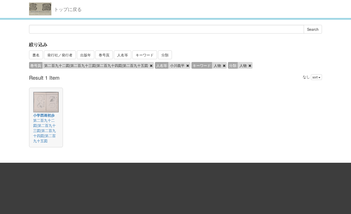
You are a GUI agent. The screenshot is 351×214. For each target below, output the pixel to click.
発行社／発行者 (59, 54)
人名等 (122, 54)
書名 (36, 54)
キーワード (145, 54)
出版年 (85, 54)
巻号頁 (104, 54)
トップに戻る (68, 9)
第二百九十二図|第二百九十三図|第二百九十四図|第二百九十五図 (44, 130)
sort (315, 77)
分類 (165, 54)
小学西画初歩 (44, 115)
